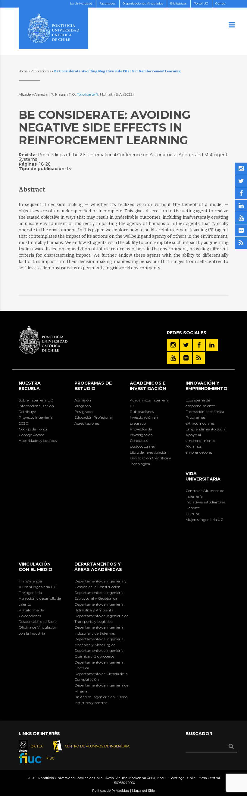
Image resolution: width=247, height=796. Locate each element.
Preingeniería (30, 592)
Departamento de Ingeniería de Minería (101, 688)
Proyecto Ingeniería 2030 (35, 420)
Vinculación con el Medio (35, 566)
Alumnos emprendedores (199, 449)
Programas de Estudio (93, 385)
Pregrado (82, 406)
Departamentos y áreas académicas (98, 566)
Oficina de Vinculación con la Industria (38, 630)
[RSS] (199, 358)
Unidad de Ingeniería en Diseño (100, 697)
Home (23, 71)
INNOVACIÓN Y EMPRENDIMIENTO (206, 385)
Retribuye (27, 411)
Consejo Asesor (31, 435)
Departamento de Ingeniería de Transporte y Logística (101, 619)
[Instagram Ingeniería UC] (173, 345)
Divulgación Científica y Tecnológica (150, 461)
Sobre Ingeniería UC (36, 400)
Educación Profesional (93, 417)
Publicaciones (41, 71)
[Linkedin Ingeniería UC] (212, 345)
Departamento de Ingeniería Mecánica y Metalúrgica (99, 642)
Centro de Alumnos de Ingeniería (205, 493)
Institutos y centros (90, 702)
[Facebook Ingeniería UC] (199, 345)
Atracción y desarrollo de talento (40, 601)
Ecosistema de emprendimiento (200, 403)
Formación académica (205, 411)
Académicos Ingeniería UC (149, 403)
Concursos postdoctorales (142, 443)
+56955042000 (123, 783)
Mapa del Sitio (143, 790)
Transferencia (30, 581)
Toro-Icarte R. (87, 94)
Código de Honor (33, 429)
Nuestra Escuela (30, 385)
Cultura (192, 514)
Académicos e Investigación (148, 385)
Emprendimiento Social (206, 429)
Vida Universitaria (203, 476)
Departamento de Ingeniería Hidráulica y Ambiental (99, 607)
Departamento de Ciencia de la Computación (101, 676)
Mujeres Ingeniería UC (204, 519)
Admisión (82, 400)
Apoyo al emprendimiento (200, 438)
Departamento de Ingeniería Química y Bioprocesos (99, 653)
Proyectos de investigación (141, 432)
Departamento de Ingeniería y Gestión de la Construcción (100, 584)
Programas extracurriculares (200, 420)
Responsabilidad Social (38, 621)
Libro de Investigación (148, 452)
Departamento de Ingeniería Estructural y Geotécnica (99, 595)
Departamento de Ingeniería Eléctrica (99, 665)
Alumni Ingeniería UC (37, 587)
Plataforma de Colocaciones (31, 613)
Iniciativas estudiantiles (205, 502)
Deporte (193, 508)
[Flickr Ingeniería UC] (186, 358)
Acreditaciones (86, 423)
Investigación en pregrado (144, 420)
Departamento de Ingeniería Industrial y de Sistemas (99, 630)
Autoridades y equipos (38, 440)
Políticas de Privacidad (110, 790)
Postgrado (83, 411)
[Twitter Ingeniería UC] (186, 345)
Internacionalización (36, 406)
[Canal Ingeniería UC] (173, 358)
